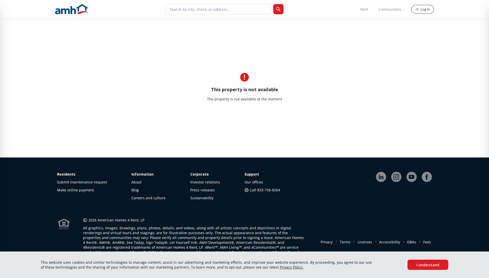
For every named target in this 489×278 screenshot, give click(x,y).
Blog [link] (135, 190)
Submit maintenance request (82, 182)
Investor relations (205, 182)
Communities (389, 9)
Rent (364, 9)
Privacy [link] (327, 242)
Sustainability (201, 197)
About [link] (136, 182)
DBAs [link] (411, 242)
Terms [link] (345, 242)
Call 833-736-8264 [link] (265, 190)
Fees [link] (427, 242)
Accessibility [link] (389, 242)
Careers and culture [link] (148, 197)
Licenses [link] (365, 242)
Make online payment (75, 190)
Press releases (202, 190)
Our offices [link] (253, 182)
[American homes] (71, 9)
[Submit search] (278, 9)
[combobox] (220, 9)
